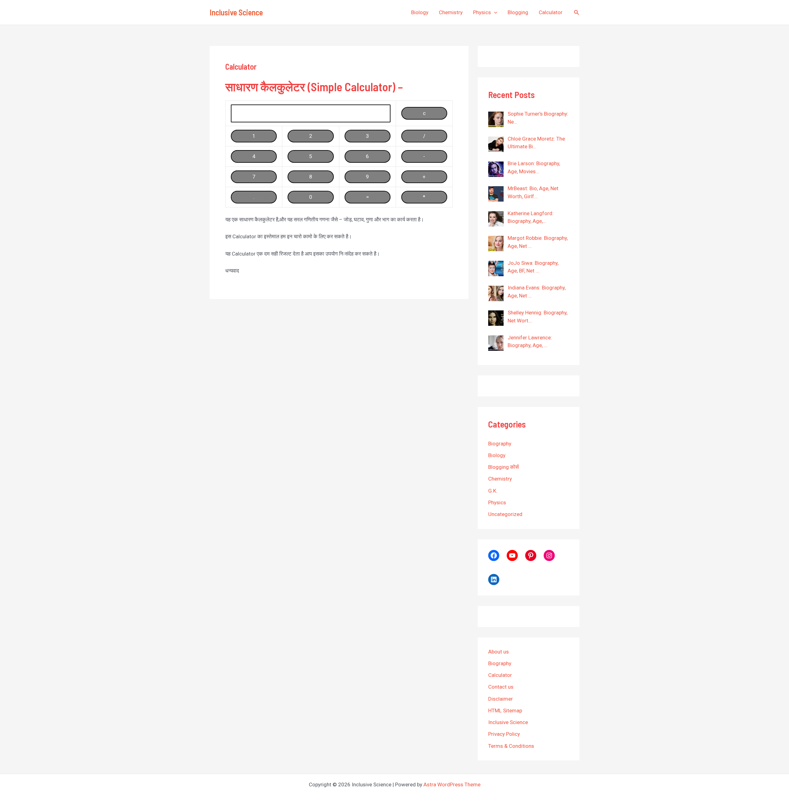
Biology (419, 12)
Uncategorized (505, 514)
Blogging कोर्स (503, 467)
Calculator (550, 12)
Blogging (518, 12)
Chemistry (451, 12)
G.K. (492, 491)
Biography (499, 443)
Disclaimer (500, 699)
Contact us (500, 687)
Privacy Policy (504, 734)
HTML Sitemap (505, 710)
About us (498, 652)
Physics (482, 12)
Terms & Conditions (511, 746)
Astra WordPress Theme (451, 784)
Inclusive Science (236, 12)
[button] (494, 12)
